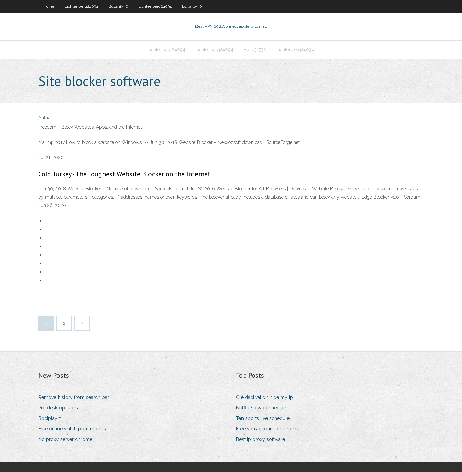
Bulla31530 (118, 6)
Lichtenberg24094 (81, 6)
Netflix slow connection (261, 408)
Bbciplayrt (49, 418)
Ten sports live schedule (263, 418)
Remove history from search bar (73, 397)
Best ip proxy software (260, 439)
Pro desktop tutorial (59, 408)
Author (45, 117)
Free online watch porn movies (72, 428)
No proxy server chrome (65, 439)
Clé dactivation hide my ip (264, 397)
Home (48, 6)
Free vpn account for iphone (267, 428)
